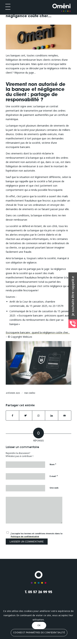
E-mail (54, 476)
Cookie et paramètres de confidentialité (39, 632)
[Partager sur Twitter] (25, 415)
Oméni (31, 393)
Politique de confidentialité (25, 536)
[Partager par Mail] (64, 415)
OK (39, 625)
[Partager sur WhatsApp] (38, 415)
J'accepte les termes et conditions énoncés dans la (36, 535)
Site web (54, 487)
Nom (53, 464)
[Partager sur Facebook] (12, 415)
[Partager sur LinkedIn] (51, 415)
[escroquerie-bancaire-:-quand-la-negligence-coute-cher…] (38, 37)
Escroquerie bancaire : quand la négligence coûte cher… (38, 332)
